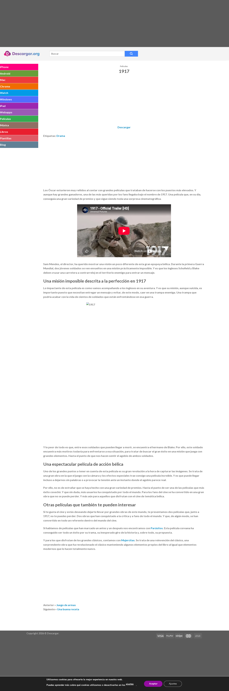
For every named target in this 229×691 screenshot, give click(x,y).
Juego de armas (66, 605)
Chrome (5, 86)
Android (5, 73)
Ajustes (173, 683)
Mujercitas (128, 540)
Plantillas (5, 138)
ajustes (130, 684)
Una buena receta (68, 609)
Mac (2, 79)
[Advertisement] (100, 23)
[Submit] (131, 54)
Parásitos (157, 528)
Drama (60, 135)
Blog (3, 144)
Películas (5, 118)
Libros (4, 131)
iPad (3, 105)
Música (4, 125)
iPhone (4, 66)
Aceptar (153, 683)
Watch (4, 92)
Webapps (6, 112)
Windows (6, 99)
